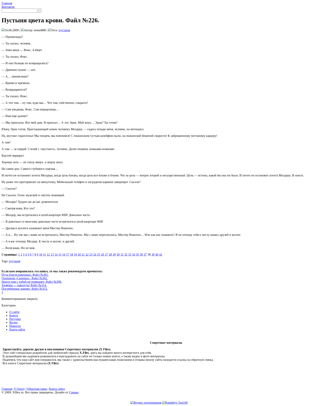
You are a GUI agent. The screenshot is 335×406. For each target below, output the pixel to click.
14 (56, 254)
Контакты (8, 6)
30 (118, 254)
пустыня (64, 30)
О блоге (19, 388)
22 (87, 254)
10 (40, 254)
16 (63, 254)
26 (102, 254)
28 (110, 254)
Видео (13, 322)
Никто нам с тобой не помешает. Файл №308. (32, 281)
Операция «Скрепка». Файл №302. (25, 278)
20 (79, 254)
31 (121, 254)
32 (125, 254)
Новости (15, 326)
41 (160, 254)
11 (44, 254)
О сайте (14, 312)
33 (129, 254)
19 (75, 254)
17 (67, 254)
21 (83, 254)
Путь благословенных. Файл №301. (25, 274)
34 (133, 254)
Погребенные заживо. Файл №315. (25, 288)
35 (137, 254)
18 (71, 254)
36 (141, 254)
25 (98, 254)
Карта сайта (17, 329)
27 (106, 254)
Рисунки (15, 319)
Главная (7, 3)
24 (94, 254)
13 (52, 254)
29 (114, 254)
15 (59, 254)
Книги (13, 315)
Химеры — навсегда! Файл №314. (24, 285)
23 (90, 254)
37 (145, 254)
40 (156, 254)
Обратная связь (37, 388)
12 (48, 254)
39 (153, 254)
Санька (74, 392)
